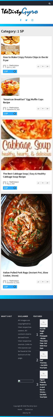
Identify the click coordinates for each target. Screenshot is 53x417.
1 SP (6, 71)
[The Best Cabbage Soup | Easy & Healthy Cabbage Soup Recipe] (26, 145)
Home (20, 409)
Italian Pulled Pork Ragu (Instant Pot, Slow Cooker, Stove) (25, 274)
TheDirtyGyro (14, 65)
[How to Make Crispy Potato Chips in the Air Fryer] (10, 45)
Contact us (29, 409)
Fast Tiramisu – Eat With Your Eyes (43, 364)
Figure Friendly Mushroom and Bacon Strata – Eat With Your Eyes (43, 388)
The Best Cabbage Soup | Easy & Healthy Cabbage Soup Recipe (24, 175)
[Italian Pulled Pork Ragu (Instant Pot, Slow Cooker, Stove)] (26, 232)
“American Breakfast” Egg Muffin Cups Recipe (23, 101)
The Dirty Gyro (32, 406)
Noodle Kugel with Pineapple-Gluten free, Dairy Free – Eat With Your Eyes (43, 338)
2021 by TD (26, 413)
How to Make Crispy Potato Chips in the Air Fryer (25, 59)
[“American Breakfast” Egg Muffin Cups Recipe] (10, 87)
